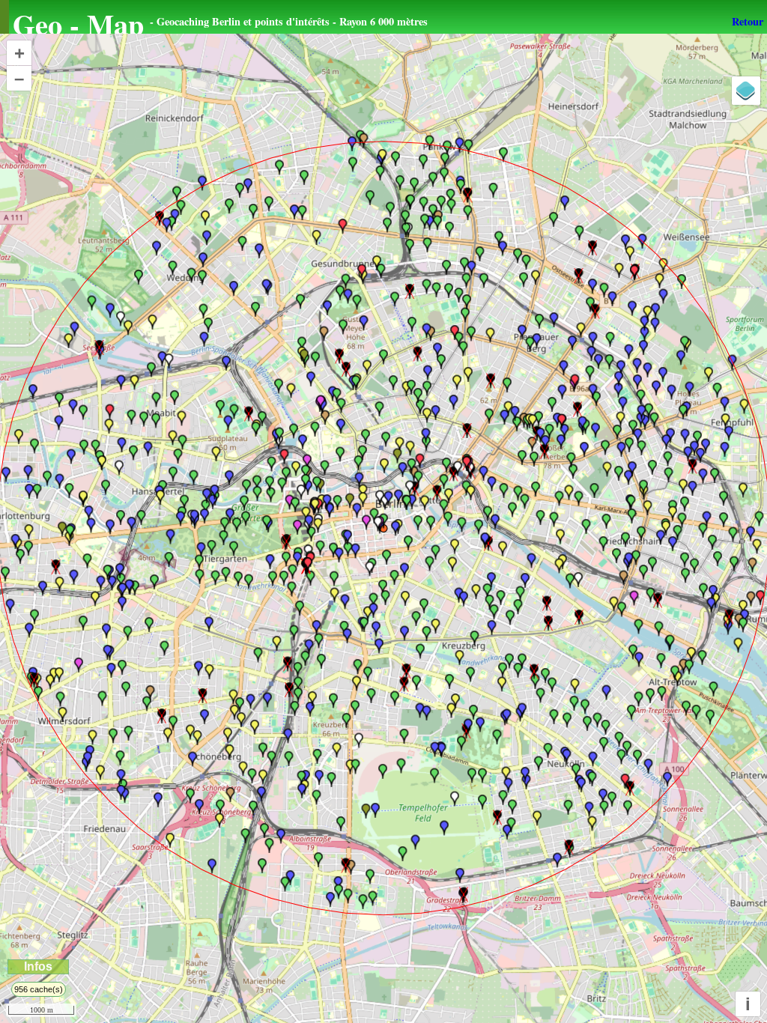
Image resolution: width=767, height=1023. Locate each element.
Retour (747, 21)
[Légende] (746, 90)
